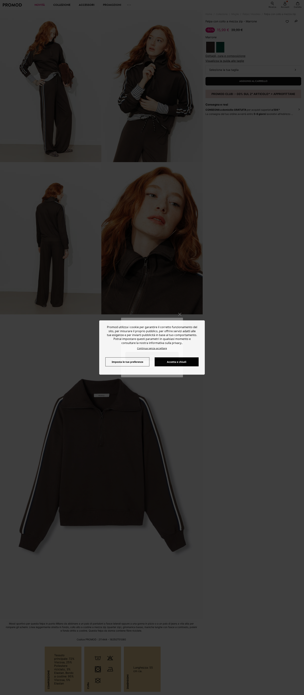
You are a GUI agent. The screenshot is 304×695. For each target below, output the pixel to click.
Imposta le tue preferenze (127, 362)
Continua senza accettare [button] (152, 348)
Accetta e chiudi (176, 362)
